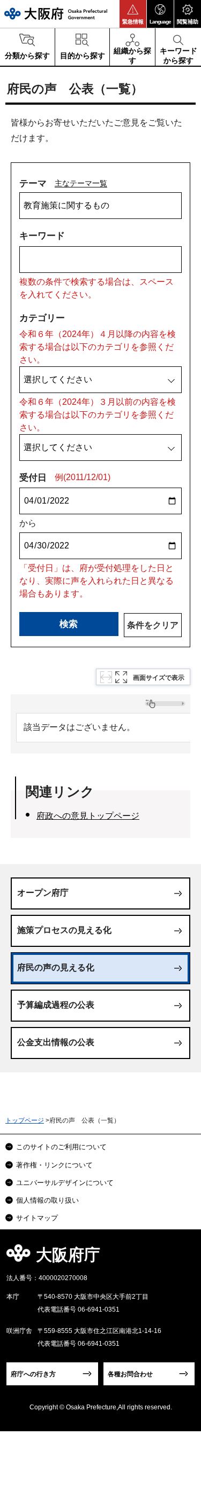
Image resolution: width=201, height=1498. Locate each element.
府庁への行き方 (33, 1374)
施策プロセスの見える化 (64, 930)
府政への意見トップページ (87, 815)
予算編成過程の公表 (55, 1004)
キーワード (42, 236)
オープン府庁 (43, 892)
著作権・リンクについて (54, 1165)
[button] (133, 14)
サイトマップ (37, 1218)
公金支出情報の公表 (55, 1042)
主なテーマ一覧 (81, 183)
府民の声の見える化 (55, 967)
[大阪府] (55, 13)
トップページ (24, 1120)
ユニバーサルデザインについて (65, 1183)
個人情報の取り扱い (47, 1200)
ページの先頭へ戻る (180, 1257)
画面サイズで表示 (158, 677)
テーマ (33, 183)
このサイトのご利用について (61, 1147)
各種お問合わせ (130, 1374)
